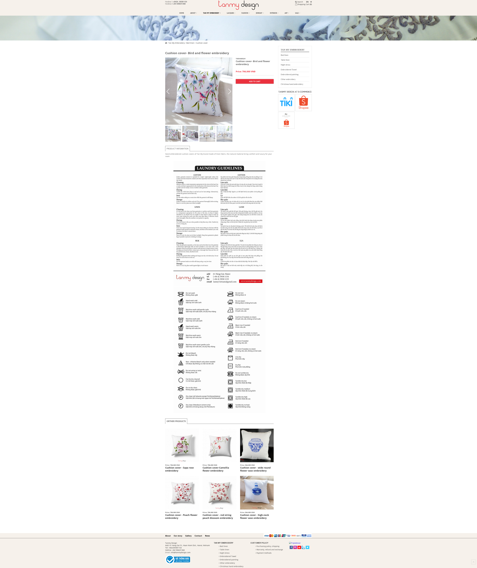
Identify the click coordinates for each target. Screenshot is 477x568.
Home (181, 13)
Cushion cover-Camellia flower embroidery (216, 469)
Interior (273, 13)
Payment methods (264, 553)
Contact (198, 536)
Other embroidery (288, 79)
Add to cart (254, 81)
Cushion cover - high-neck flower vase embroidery (254, 516)
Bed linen (190, 43)
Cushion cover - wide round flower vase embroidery (255, 469)
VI (311, 2)
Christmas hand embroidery (292, 84)
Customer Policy (259, 543)
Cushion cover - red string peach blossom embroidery (218, 516)
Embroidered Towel (289, 69)
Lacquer (230, 13)
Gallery (188, 536)
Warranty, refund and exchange (270, 549)
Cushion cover (202, 43)
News (207, 536)
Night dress (285, 65)
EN (307, 2)
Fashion (245, 13)
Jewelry (259, 13)
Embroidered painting (289, 74)
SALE (297, 13)
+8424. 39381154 (180, 2)
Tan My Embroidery (211, 13)
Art (286, 13)
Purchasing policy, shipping (268, 546)
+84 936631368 (179, 4)
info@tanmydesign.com (180, 552)
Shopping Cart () (304, 4)
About (193, 13)
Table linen (285, 60)
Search (300, 2)
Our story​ (178, 536)
